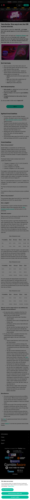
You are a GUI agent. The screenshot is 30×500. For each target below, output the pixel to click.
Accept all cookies (15, 497)
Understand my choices (7, 489)
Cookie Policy (11, 486)
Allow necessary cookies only (15, 493)
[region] (15, 489)
